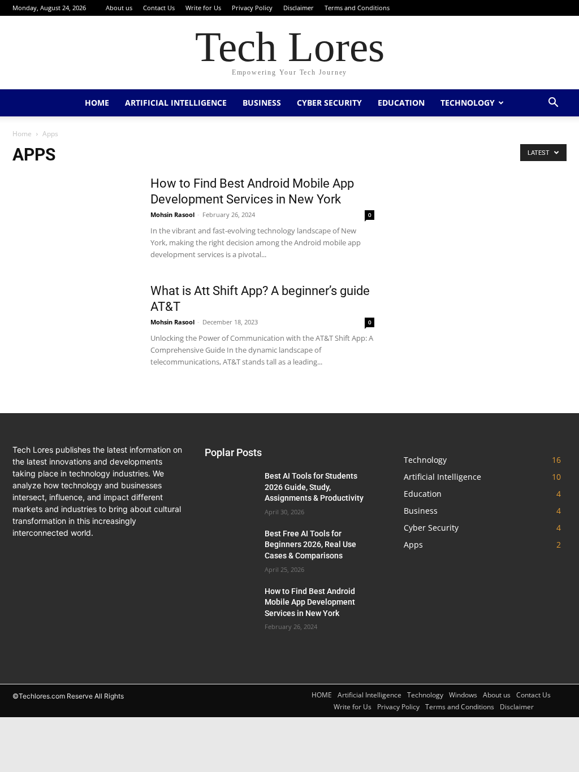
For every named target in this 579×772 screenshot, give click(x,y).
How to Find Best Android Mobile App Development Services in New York (310, 602)
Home (22, 133)
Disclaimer (298, 7)
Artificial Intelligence (176, 102)
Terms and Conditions (357, 7)
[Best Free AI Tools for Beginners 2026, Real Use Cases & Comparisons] (230, 546)
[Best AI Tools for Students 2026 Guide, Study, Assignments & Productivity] (230, 488)
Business (262, 102)
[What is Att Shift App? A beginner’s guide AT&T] (74, 325)
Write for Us (203, 7)
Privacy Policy (252, 7)
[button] (553, 103)
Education (401, 102)
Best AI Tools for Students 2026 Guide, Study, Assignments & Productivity (314, 486)
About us (119, 7)
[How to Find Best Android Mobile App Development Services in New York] (74, 218)
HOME (97, 102)
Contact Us (159, 7)
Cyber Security (329, 102)
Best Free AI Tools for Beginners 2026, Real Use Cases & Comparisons (310, 544)
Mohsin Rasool (172, 214)
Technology (467, 102)
